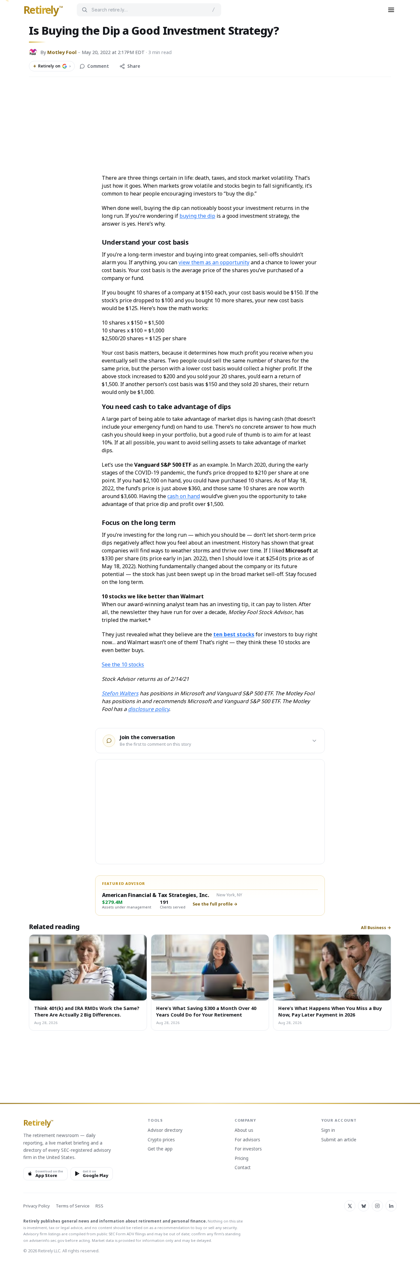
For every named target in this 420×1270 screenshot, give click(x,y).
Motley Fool (61, 52)
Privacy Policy (36, 1206)
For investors (248, 1149)
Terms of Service (73, 1206)
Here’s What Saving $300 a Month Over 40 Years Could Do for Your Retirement (206, 1011)
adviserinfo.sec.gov (46, 1240)
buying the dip (197, 215)
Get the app (160, 1149)
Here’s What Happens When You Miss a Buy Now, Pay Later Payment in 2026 (330, 1011)
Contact (243, 1167)
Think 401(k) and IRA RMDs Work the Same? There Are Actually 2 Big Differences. (86, 1011)
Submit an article (338, 1140)
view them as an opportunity (213, 262)
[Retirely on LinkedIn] (391, 1205)
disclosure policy (148, 709)
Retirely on (52, 66)
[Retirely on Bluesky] (363, 1205)
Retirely (43, 10)
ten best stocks (233, 634)
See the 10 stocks (123, 664)
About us (244, 1130)
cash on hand (183, 496)
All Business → (376, 927)
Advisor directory (165, 1130)
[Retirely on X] (349, 1205)
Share (133, 66)
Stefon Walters (120, 693)
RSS (99, 1206)
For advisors (247, 1140)
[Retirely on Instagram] (377, 1205)
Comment (98, 66)
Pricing (241, 1158)
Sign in (328, 1130)
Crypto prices (161, 1140)
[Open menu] (391, 10)
